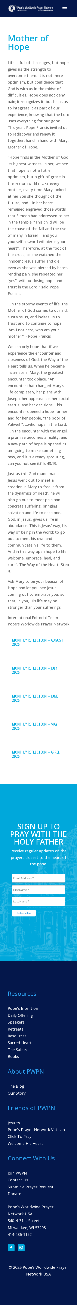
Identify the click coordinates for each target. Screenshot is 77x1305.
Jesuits (14, 1122)
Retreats (16, 1029)
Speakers (16, 1022)
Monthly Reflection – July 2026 (34, 670)
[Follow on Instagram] (21, 1247)
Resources (17, 1035)
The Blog (16, 1086)
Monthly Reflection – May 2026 (34, 726)
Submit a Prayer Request (30, 1186)
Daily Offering (20, 1015)
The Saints (17, 1049)
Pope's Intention (23, 1008)
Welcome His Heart (25, 1143)
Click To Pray (19, 1136)
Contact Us (18, 1179)
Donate (14, 1193)
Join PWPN (17, 1173)
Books (13, 1056)
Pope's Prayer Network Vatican (36, 1129)
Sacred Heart (20, 1042)
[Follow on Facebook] (11, 1247)
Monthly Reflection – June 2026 (35, 698)
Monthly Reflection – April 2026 (36, 754)
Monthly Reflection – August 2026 (37, 642)
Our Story (17, 1093)
